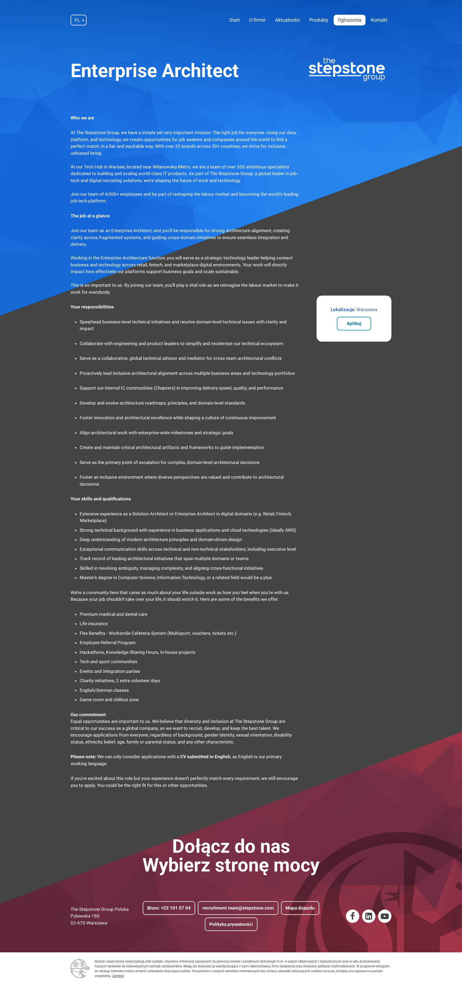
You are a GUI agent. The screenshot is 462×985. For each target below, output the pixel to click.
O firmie (257, 20)
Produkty (318, 20)
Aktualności (287, 20)
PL (77, 20)
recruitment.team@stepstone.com (238, 908)
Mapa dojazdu (300, 908)
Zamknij (118, 976)
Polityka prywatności (231, 924)
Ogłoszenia (349, 20)
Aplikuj (354, 323)
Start (234, 20)
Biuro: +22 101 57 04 (169, 908)
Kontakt (379, 20)
